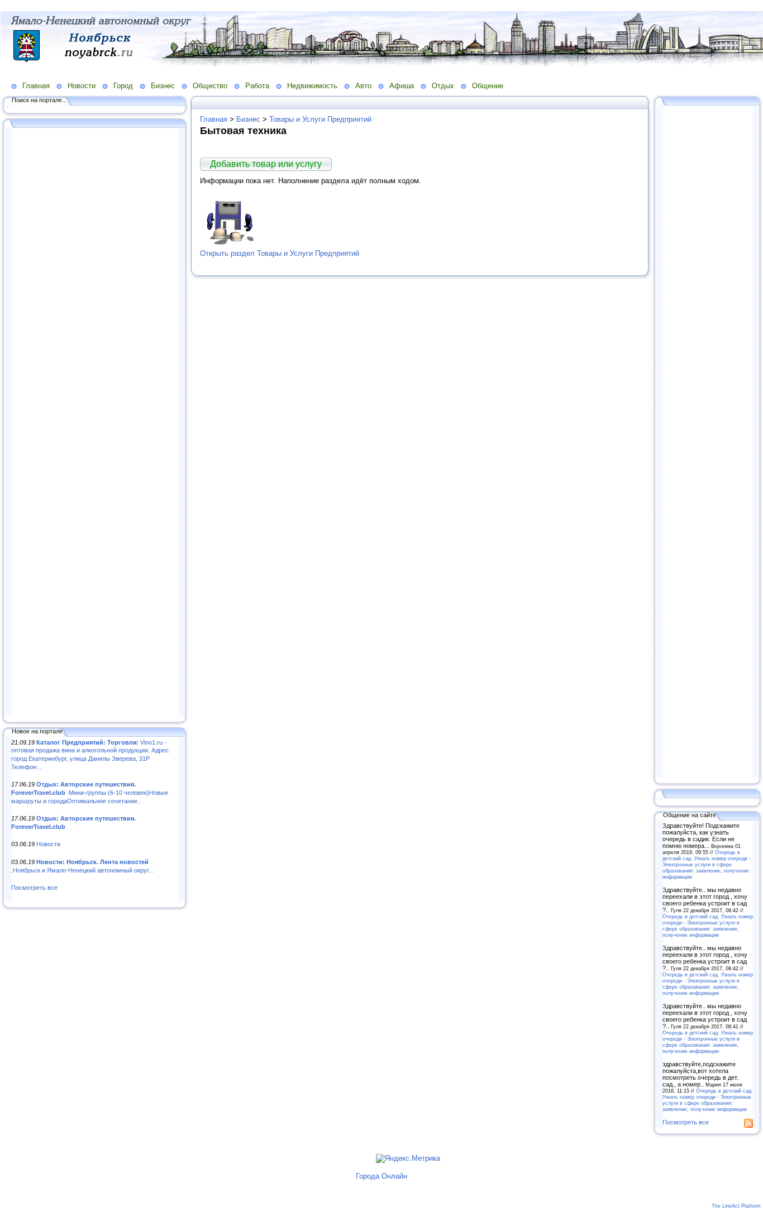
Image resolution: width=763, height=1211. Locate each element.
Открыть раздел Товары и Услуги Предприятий (279, 253)
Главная (36, 86)
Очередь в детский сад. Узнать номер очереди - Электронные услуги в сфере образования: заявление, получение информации (706, 864)
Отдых (443, 86)
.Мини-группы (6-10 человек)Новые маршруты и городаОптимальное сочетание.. (89, 792)
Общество (210, 86)
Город (123, 86)
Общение (487, 86)
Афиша (401, 86)
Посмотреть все (34, 887)
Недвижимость (312, 86)
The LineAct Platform (736, 1206)
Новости (82, 86)
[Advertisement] (95, 423)
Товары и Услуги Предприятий (320, 119)
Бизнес (163, 86)
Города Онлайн (381, 1176)
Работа (257, 86)
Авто (363, 86)
